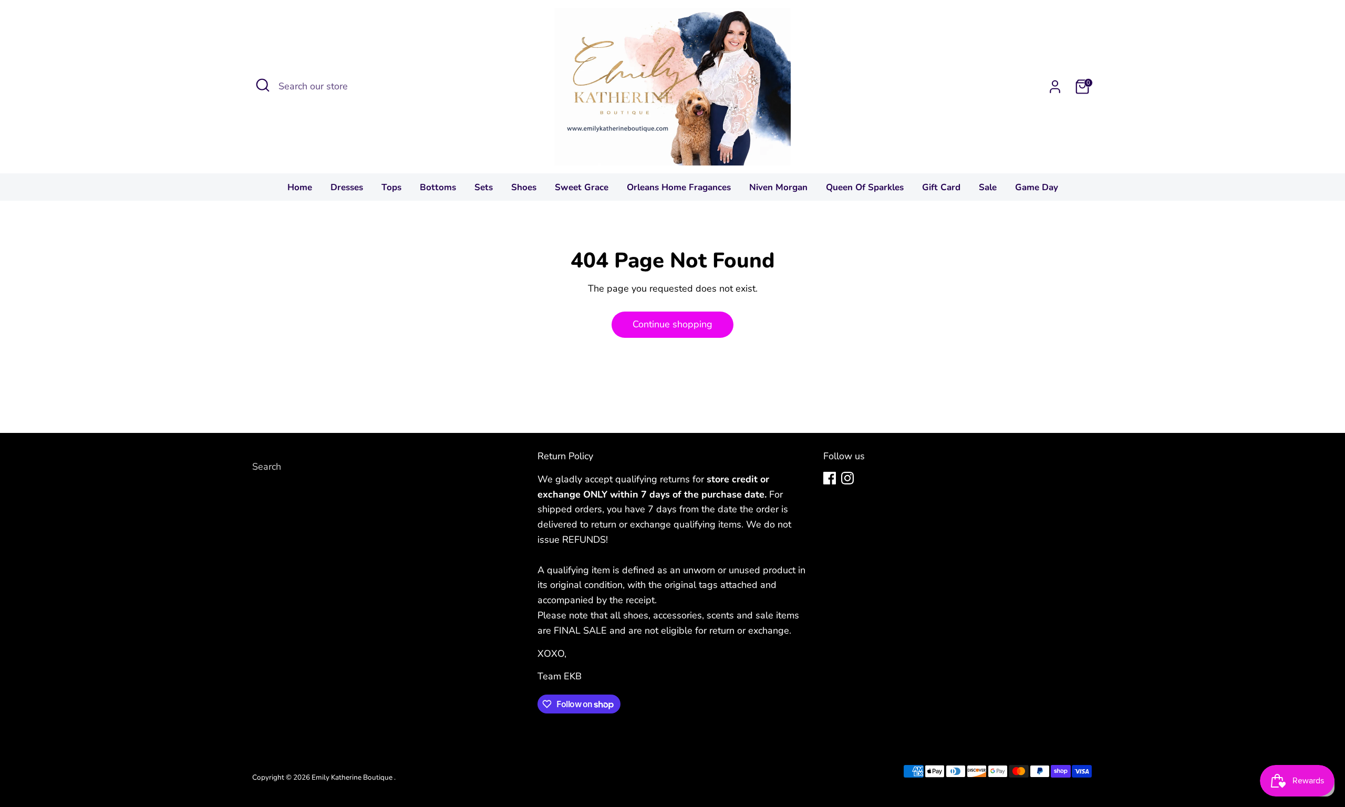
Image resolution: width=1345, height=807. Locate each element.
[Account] (1054, 86)
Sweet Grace (581, 187)
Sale (988, 187)
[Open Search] (262, 85)
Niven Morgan (778, 187)
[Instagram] (847, 478)
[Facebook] (829, 478)
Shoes (523, 187)
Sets (483, 187)
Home (299, 187)
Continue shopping (672, 324)
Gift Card (941, 187)
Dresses (346, 187)
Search (266, 466)
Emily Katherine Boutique (353, 777)
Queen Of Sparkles (865, 187)
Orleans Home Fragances (679, 187)
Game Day (1036, 187)
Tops (391, 187)
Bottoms (438, 187)
